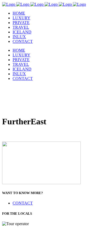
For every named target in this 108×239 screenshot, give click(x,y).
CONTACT (23, 203)
